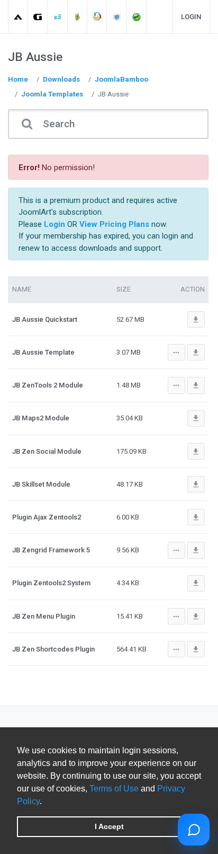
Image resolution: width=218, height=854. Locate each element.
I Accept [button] (109, 826)
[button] (45, 802)
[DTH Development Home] (137, 16)
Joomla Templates (52, 94)
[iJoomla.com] (117, 16)
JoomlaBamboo (121, 79)
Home (18, 79)
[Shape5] (58, 16)
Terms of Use (114, 788)
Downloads (61, 79)
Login (191, 17)
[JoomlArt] (18, 16)
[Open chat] (194, 830)
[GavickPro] (38, 16)
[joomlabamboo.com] (77, 16)
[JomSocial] (97, 16)
